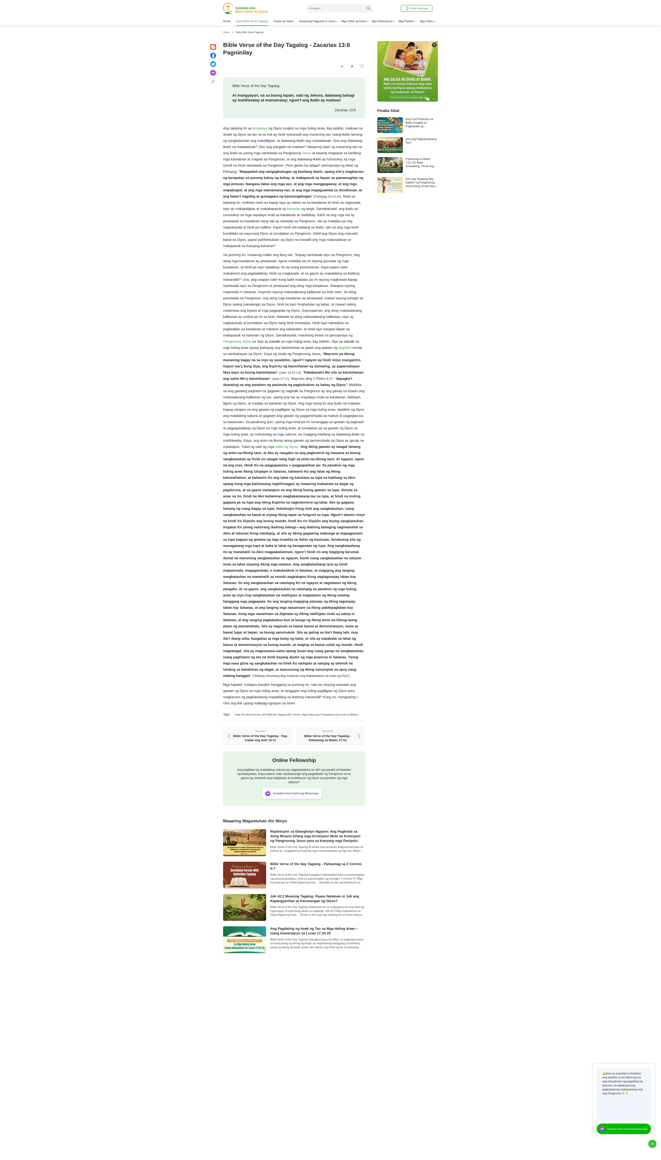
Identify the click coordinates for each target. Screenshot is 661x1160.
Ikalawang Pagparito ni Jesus (317, 21)
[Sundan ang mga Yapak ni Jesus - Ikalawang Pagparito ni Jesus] (250, 8)
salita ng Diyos (286, 447)
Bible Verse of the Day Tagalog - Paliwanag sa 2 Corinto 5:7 (316, 866)
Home (226, 21)
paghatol (344, 348)
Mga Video (426, 21)
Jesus (306, 153)
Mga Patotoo (406, 21)
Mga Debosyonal (382, 21)
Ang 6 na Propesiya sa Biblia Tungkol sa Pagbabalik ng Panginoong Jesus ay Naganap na (419, 126)
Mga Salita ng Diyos (353, 21)
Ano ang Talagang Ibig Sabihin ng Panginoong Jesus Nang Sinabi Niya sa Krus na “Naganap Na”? (420, 186)
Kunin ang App (419, 8)
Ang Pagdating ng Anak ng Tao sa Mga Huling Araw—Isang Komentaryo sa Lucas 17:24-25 (314, 931)
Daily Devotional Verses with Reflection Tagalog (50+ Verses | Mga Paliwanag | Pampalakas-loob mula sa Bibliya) (296, 714)
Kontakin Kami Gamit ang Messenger (627, 1129)
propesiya (260, 128)
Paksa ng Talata (283, 21)
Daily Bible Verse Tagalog (252, 21)
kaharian (293, 209)
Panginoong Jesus (237, 341)
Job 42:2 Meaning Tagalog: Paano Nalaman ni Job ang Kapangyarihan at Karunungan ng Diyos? (314, 898)
